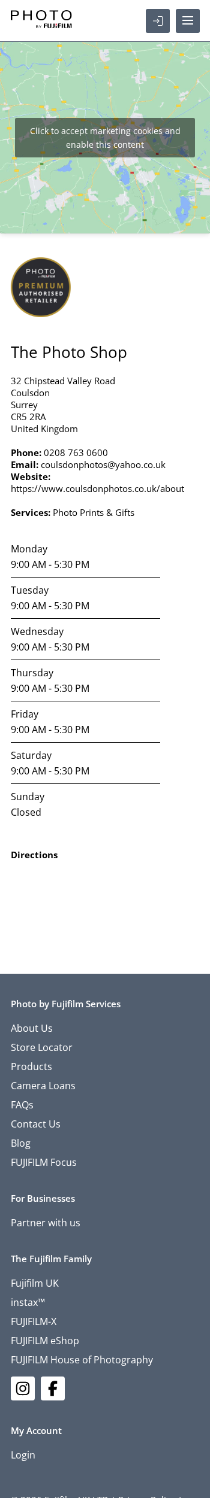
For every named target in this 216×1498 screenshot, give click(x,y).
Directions (34, 855)
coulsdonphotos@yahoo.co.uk (103, 464)
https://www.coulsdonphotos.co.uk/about (97, 488)
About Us (32, 1028)
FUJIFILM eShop (45, 1340)
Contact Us (36, 1124)
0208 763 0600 (76, 452)
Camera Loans (43, 1085)
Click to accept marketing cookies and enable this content (105, 137)
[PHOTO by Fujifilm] (42, 21)
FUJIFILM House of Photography (82, 1359)
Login (23, 1454)
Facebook (53, 1388)
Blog (21, 1143)
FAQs (22, 1104)
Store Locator (42, 1047)
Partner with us (45, 1222)
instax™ (28, 1302)
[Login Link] (158, 21)
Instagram (23, 1388)
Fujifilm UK (35, 1283)
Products (31, 1066)
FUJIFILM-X (33, 1321)
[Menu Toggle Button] (188, 21)
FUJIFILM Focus (44, 1162)
